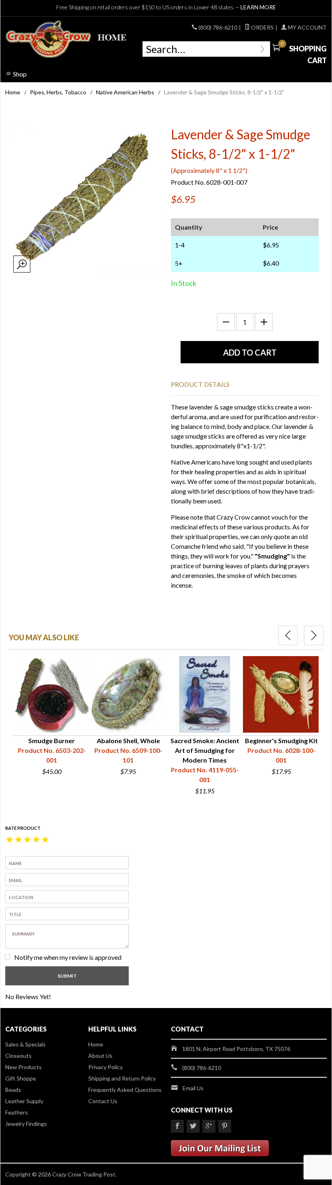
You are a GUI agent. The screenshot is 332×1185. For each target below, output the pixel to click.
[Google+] (208, 1126)
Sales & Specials (25, 1044)
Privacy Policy (105, 1067)
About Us (100, 1055)
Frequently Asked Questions (125, 1089)
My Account (307, 27)
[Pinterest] (224, 1126)
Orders (262, 27)
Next (313, 635)
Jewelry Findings (26, 1123)
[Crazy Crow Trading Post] (66, 39)
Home (12, 92)
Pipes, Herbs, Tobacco (58, 92)
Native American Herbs (125, 92)
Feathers (16, 1112)
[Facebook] (177, 1126)
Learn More (258, 7)
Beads (13, 1089)
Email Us (193, 1088)
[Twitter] (193, 1126)
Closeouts (18, 1055)
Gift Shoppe (20, 1078)
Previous (288, 635)
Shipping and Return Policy (122, 1078)
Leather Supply (24, 1101)
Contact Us (102, 1101)
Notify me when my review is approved (67, 957)
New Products (23, 1067)
